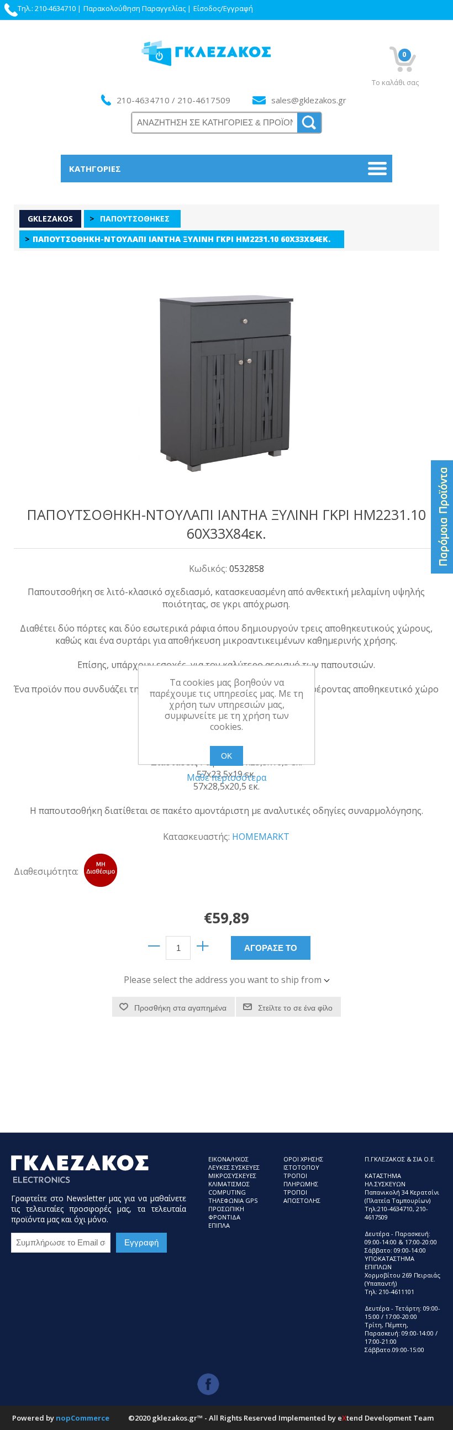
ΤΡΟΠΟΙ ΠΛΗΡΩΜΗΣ (300, 1179)
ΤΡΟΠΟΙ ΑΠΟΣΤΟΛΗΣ (301, 1196)
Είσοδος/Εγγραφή (223, 8)
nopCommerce (82, 1418)
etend (350, 1418)
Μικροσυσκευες (232, 1175)
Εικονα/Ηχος (228, 1159)
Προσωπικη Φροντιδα (226, 1213)
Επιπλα (219, 1225)
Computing (227, 1192)
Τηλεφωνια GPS (232, 1200)
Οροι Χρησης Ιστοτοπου (303, 1163)
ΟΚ (226, 755)
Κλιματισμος (229, 1184)
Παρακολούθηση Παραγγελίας (134, 8)
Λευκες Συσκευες (234, 1167)
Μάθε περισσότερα (226, 777)
